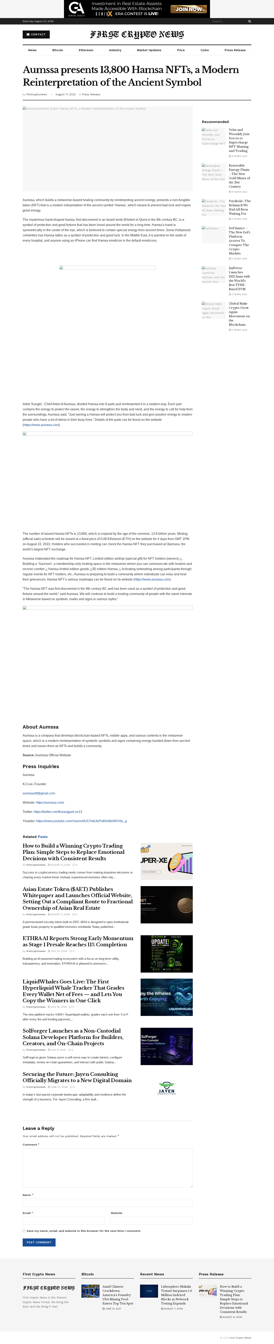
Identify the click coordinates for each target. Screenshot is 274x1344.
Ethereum (86, 50)
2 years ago (239, 294)
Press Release (235, 50)
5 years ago (239, 258)
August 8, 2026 (60, 864)
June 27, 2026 (59, 1087)
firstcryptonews (36, 94)
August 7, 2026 (173, 1308)
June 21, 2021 (113, 1308)
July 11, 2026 (58, 1049)
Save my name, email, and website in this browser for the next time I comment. (84, 1230)
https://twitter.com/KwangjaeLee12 (58, 811)
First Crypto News (240, 1337)
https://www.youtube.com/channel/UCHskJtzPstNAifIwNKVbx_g (81, 821)
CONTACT (38, 34)
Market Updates (149, 50)
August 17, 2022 (66, 94)
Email (28, 1213)
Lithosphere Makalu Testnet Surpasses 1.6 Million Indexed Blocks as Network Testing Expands (176, 1295)
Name (28, 1195)
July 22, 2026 (58, 951)
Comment (31, 1144)
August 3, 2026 (60, 914)
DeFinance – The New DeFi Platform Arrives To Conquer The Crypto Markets (239, 240)
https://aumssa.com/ (50, 802)
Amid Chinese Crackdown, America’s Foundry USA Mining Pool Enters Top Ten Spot (117, 1295)
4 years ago (239, 156)
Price (181, 50)
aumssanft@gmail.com (39, 793)
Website (116, 1213)
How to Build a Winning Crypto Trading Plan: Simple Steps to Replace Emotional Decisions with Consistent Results (73, 852)
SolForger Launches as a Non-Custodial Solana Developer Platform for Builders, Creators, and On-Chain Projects (73, 1037)
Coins (205, 50)
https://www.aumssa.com (41, 425)
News (32, 50)
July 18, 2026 (58, 1006)
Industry (115, 50)
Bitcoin (57, 50)
